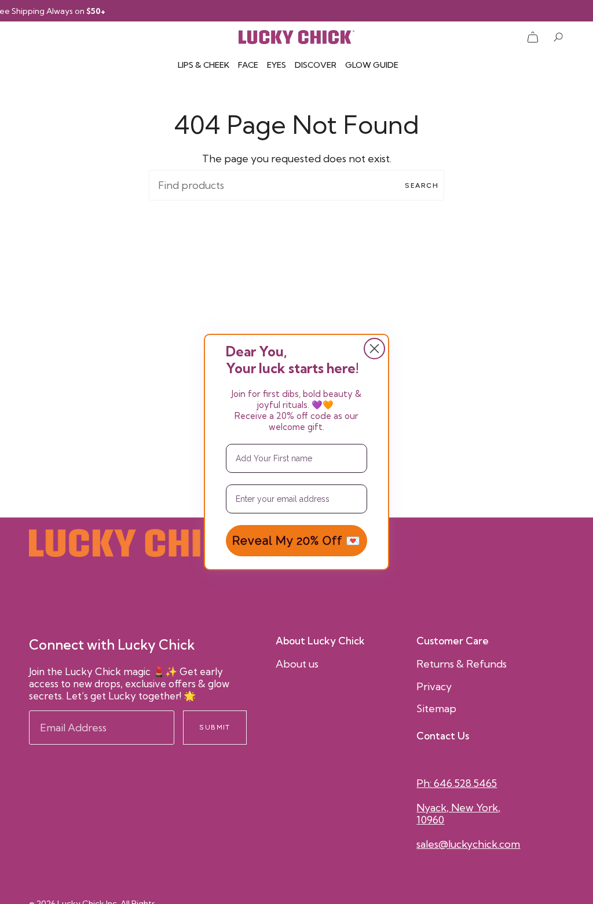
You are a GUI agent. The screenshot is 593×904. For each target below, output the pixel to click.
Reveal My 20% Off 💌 (296, 541)
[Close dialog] (374, 348)
